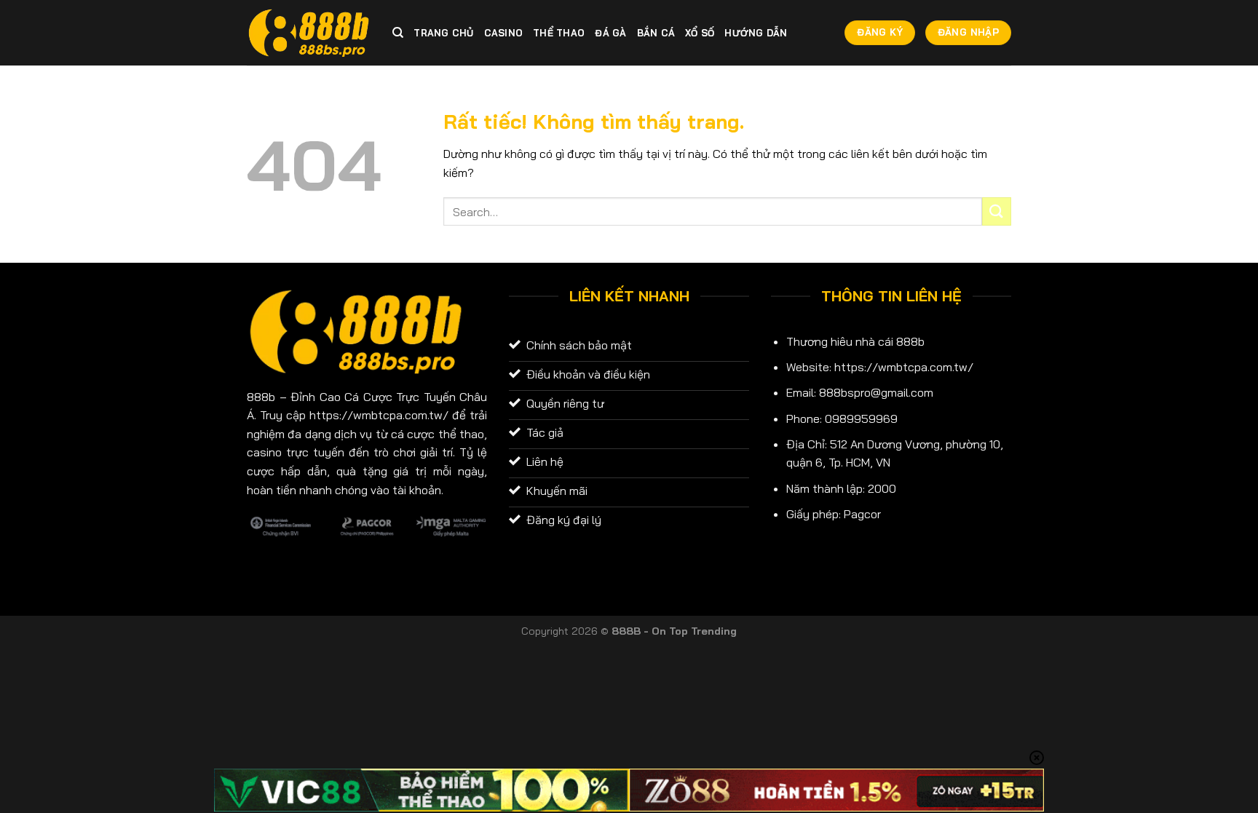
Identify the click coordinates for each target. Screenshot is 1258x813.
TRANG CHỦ (443, 33)
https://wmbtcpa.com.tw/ (903, 367)
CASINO (503, 33)
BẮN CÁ (656, 33)
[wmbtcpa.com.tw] (309, 32)
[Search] (397, 33)
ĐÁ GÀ (610, 33)
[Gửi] (996, 211)
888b (261, 396)
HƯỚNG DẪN (755, 33)
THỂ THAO (559, 33)
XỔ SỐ (699, 33)
